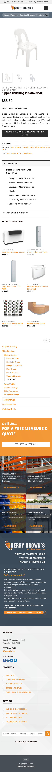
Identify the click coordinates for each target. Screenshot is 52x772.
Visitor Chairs (9, 90)
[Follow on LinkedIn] (15, 660)
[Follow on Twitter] (11, 660)
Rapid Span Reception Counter (13, 252)
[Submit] (46, 15)
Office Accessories (11, 391)
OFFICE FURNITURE (14, 688)
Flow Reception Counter (36, 323)
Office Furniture (18, 88)
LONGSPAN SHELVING (15, 679)
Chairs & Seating (38, 88)
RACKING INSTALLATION (16, 713)
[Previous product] (48, 340)
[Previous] (6, 48)
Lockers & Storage (11, 388)
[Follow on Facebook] (4, 660)
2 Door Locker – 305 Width (37, 252)
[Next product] (43, 340)
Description (12, 163)
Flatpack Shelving (9, 346)
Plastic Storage (8, 400)
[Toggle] (4, 163)
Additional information (17, 213)
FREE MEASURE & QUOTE (16, 722)
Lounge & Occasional (14, 366)
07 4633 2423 (9, 651)
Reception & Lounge (11, 395)
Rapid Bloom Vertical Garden (12, 323)
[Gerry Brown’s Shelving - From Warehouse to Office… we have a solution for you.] (22, 8)
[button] (46, 8)
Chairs (8, 153)
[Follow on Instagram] (8, 660)
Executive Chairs (12, 359)
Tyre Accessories (9, 404)
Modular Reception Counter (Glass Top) (37, 288)
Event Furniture (16, 153)
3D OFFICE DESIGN (14, 717)
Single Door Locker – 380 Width (11, 288)
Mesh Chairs (11, 369)
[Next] (45, 48)
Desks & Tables (9, 384)
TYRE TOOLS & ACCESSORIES (18, 692)
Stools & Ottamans (13, 376)
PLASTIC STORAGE (14, 684)
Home (4, 88)
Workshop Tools (9, 409)
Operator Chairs (12, 373)
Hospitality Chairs (28, 147)
